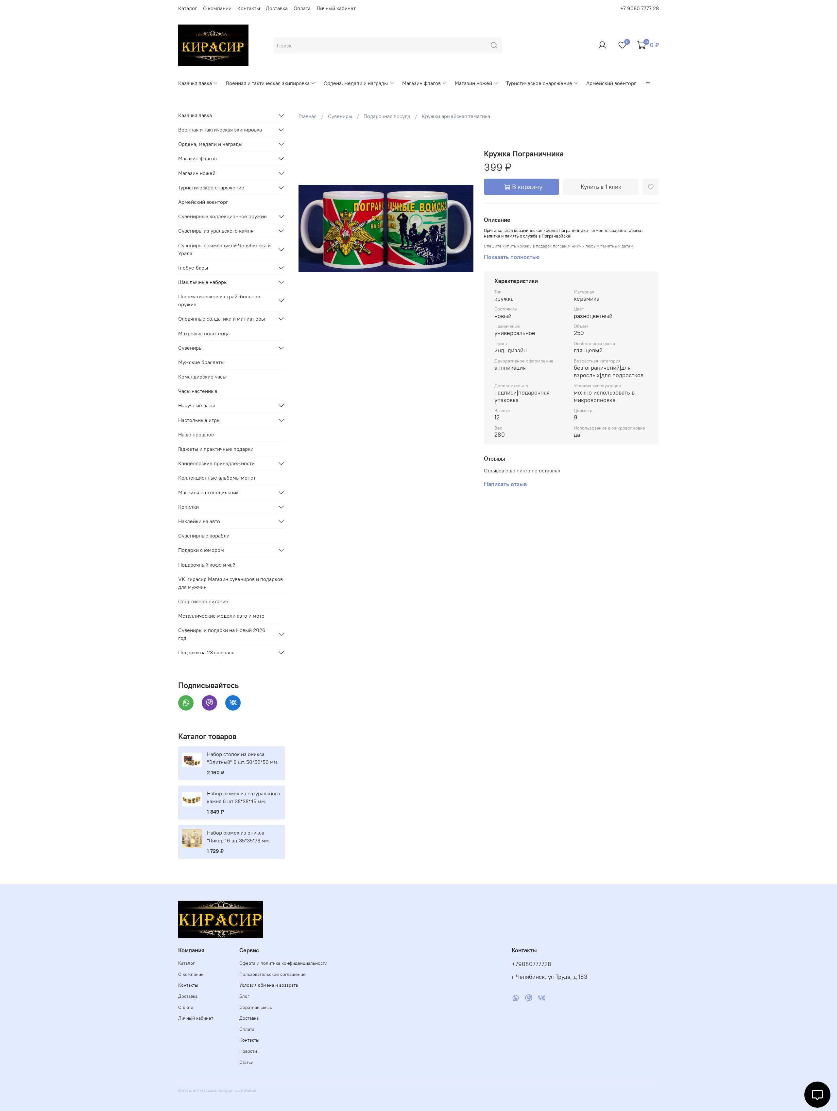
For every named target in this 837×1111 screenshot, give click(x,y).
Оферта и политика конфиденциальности (283, 963)
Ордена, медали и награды (356, 83)
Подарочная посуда (387, 116)
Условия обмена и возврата (268, 985)
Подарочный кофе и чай (206, 564)
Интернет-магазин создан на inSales (217, 1090)
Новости (248, 1051)
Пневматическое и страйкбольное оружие (219, 300)
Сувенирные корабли (204, 535)
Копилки (188, 506)
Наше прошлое (196, 434)
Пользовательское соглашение (272, 974)
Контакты (248, 8)
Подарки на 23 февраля (206, 652)
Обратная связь (255, 1007)
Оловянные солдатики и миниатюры (221, 318)
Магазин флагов (421, 83)
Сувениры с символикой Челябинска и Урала (224, 249)
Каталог (187, 8)
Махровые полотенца (204, 333)
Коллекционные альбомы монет (217, 477)
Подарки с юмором (201, 550)
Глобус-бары (193, 267)
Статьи (246, 1062)
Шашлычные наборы (203, 282)
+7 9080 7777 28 (639, 8)
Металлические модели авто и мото (221, 615)
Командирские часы (202, 376)
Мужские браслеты (201, 362)
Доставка (277, 8)
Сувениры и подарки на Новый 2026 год (221, 634)
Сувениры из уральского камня (215, 230)
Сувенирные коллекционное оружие (222, 216)
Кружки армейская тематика (456, 116)
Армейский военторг (611, 83)
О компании (217, 8)
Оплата (302, 8)
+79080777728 (531, 964)
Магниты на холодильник (208, 492)
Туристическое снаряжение (539, 83)
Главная (307, 116)
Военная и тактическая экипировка (268, 83)
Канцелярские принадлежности (216, 463)
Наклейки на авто (199, 521)
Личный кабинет (336, 8)
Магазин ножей (473, 83)
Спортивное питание (203, 601)
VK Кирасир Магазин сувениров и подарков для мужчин (230, 583)
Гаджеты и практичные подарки (215, 449)
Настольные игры (199, 420)
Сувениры (340, 116)
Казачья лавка (195, 83)
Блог (244, 996)
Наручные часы (196, 405)
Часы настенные (197, 391)
